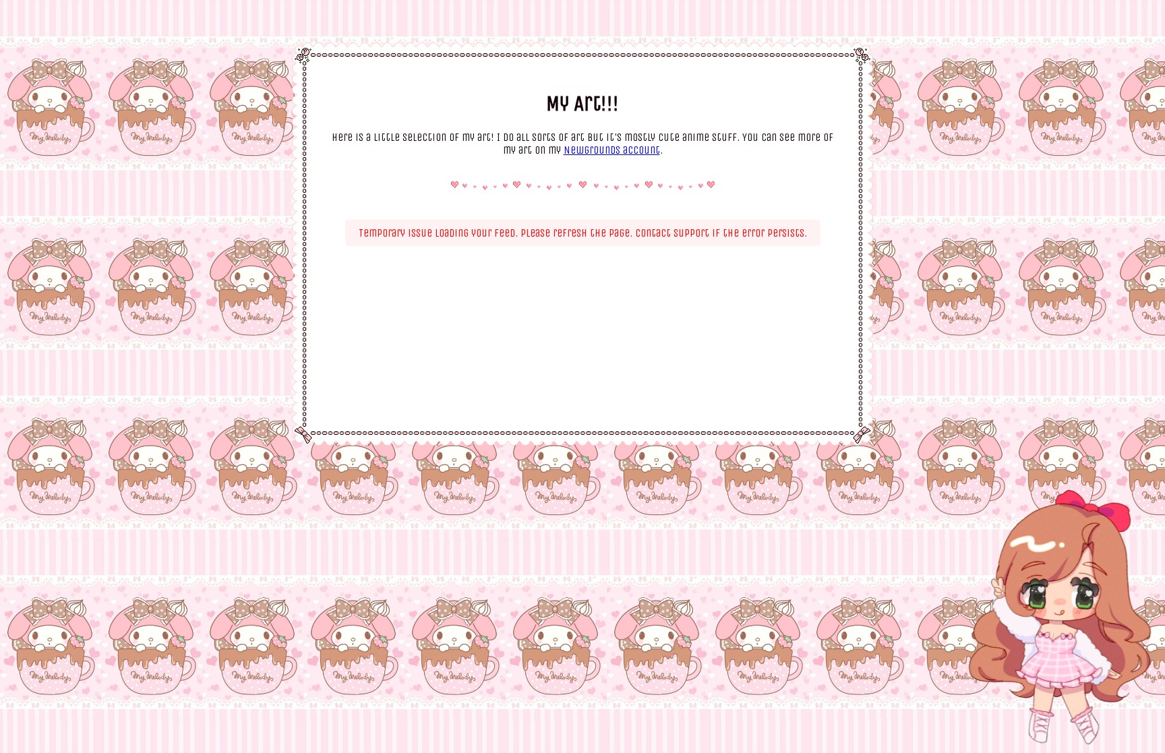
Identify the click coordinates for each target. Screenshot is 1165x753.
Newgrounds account (612, 150)
